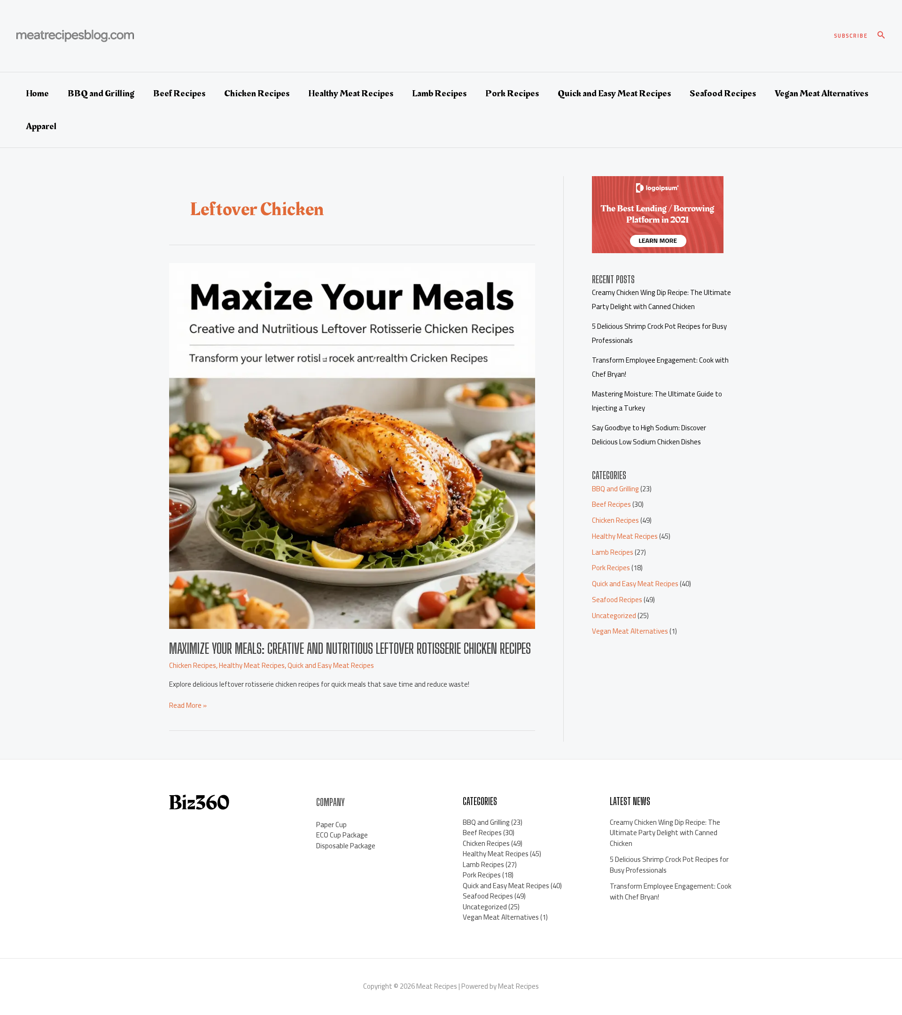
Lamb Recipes (439, 93)
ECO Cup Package (342, 835)
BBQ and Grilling (101, 93)
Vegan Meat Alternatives (821, 93)
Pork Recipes (512, 93)
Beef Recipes (179, 93)
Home (37, 93)
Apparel (41, 126)
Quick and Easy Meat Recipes (614, 93)
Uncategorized (614, 615)
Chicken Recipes (256, 93)
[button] (851, 36)
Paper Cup (331, 824)
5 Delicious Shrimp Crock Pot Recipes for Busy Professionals (669, 864)
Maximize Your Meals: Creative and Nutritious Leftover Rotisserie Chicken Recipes (350, 648)
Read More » (188, 705)
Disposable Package (345, 845)
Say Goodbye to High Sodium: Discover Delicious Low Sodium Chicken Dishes (649, 435)
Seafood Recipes (723, 93)
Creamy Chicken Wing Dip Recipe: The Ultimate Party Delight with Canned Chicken (661, 299)
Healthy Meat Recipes (350, 93)
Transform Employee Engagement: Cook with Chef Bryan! (670, 891)
